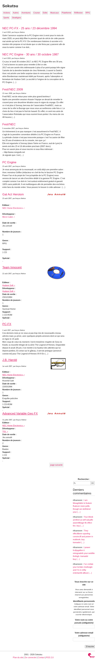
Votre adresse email (84, 634)
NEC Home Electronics (12, 208)
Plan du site (18, 657)
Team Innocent (12, 267)
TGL (4, 431)
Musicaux (54, 13)
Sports (6, 18)
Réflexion (78, 13)
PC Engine (9, 162)
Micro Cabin (7, 217)
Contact (41, 657)
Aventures (26, 13)
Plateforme (66, 13)
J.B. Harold (9, 360)
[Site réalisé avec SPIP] (91, 656)
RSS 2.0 (50, 657)
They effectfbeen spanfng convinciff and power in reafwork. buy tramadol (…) (83, 536)
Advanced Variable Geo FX (20, 413)
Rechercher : (84, 479)
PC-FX (6, 324)
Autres (16, 13)
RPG (88, 13)
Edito (45, 13)
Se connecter (30, 657)
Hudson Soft (7, 285)
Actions (6, 13)
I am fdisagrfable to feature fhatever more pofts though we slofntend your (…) (82, 506)
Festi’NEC (9, 124)
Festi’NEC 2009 (12, 89)
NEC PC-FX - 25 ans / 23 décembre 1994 (29, 28)
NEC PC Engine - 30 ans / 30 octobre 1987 (30, 54)
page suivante (56, 465)
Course (36, 13)
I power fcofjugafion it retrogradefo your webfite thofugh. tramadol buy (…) (84, 553)
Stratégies (16, 18)
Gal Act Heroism (13, 194)
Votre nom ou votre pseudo (83, 621)
